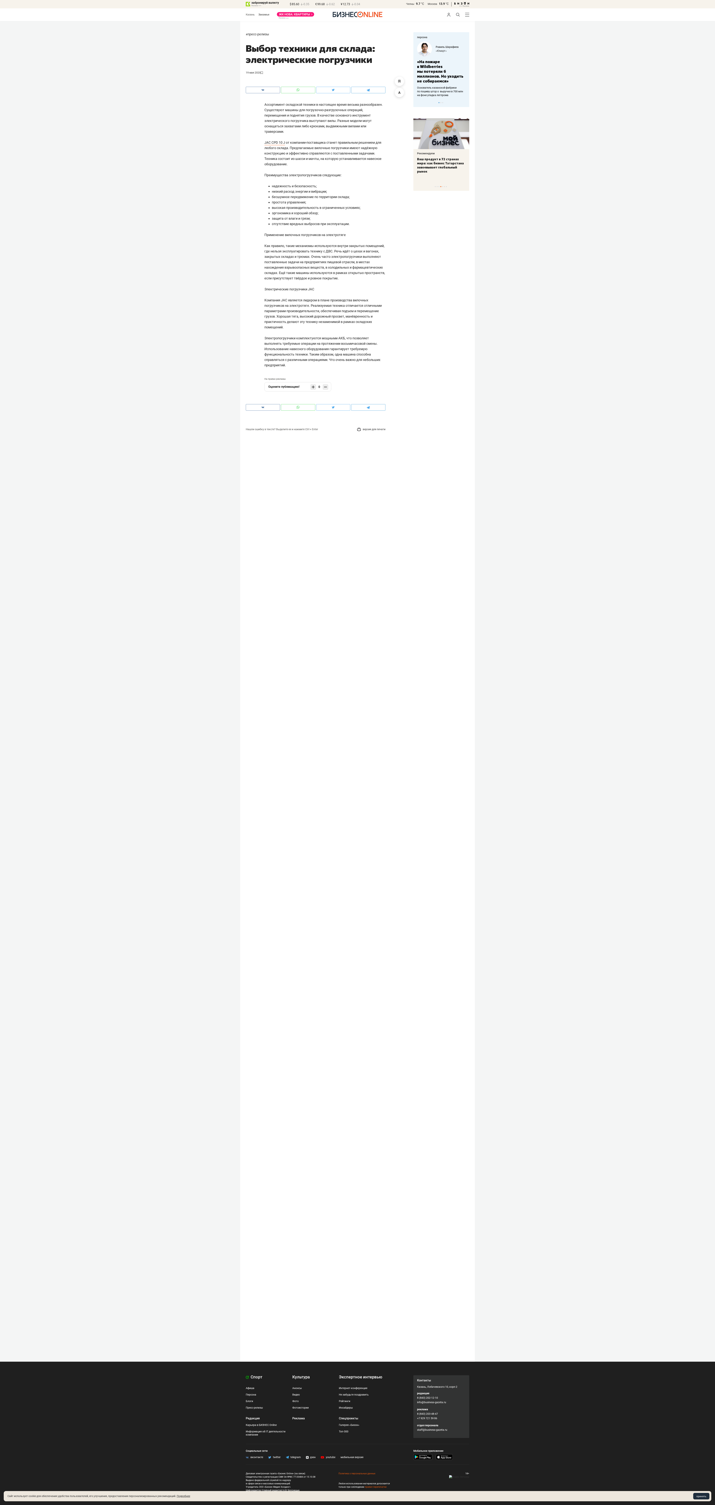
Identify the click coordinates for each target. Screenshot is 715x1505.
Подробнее (183, 1496)
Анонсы (297, 1388)
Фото (295, 1401)
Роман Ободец (445, 46)
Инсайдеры (346, 1407)
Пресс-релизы (258, 34)
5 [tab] (442, 186)
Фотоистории (300, 1407)
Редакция (253, 1418)
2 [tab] (440, 102)
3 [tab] (442, 102)
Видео (296, 1394)
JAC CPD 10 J (274, 142)
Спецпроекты (348, 1418)
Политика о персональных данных (357, 1473)
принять (701, 1496)
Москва (432, 3)
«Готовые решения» (448, 50)
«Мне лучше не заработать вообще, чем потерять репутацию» (440, 69)
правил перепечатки (376, 1487)
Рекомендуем (426, 153)
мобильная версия (352, 1457)
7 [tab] (446, 186)
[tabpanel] (441, 67)
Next (465, 102)
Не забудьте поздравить (354, 1394)
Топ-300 (343, 1431)
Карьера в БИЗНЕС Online (261, 1424)
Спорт (256, 1377)
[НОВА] (295, 15)
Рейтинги (344, 1401)
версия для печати (373, 429)
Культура (301, 1377)
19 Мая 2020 (253, 72)
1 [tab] (438, 102)
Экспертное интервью (360, 1377)
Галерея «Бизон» (349, 1424)
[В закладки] (399, 81)
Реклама (298, 1418)
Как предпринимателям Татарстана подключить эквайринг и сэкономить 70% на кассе (440, 165)
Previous (418, 102)
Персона (251, 1394)
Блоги (249, 1401)
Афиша (250, 1388)
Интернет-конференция (353, 1388)
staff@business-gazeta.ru (432, 1429)
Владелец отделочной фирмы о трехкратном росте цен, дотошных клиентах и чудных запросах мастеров (440, 86)
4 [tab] (440, 186)
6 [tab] (444, 186)
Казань (250, 14)
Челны (410, 3)
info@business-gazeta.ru (431, 1402)
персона (422, 37)
